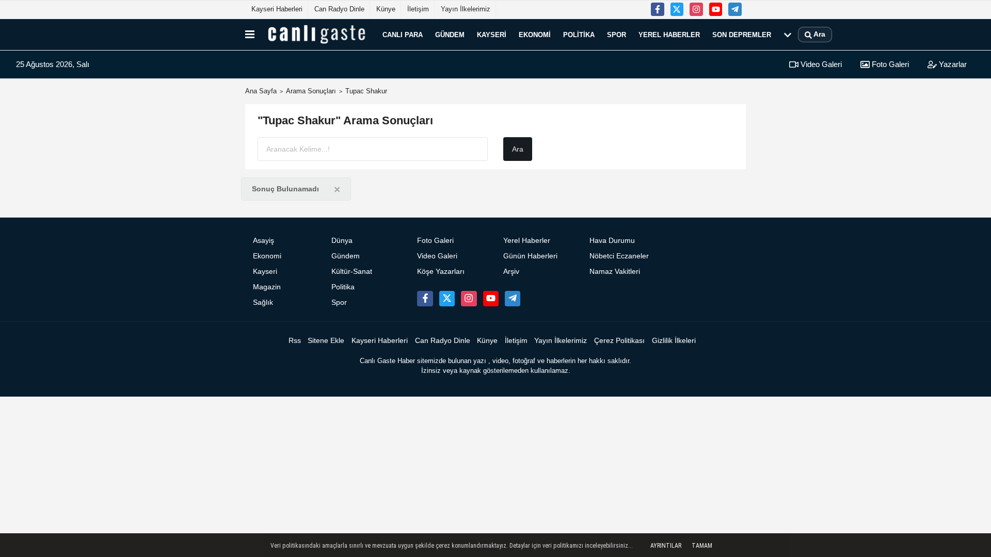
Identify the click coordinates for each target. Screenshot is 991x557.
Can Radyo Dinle (339, 9)
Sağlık (263, 302)
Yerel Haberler (669, 34)
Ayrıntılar (665, 545)
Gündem (450, 34)
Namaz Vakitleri (614, 271)
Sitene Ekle (326, 341)
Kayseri (491, 34)
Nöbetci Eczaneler (619, 256)
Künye (385, 9)
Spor (616, 34)
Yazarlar (952, 64)
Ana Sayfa (261, 91)
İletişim (418, 9)
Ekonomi (535, 34)
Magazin (267, 287)
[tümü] (787, 34)
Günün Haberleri (530, 256)
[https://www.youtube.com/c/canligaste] (716, 9)
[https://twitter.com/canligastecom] (677, 9)
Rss (295, 341)
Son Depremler (741, 34)
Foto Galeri (889, 64)
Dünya (342, 240)
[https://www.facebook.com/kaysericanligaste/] (657, 9)
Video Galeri (820, 64)
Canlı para (402, 34)
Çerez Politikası (619, 341)
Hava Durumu (612, 240)
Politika (579, 34)
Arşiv (511, 271)
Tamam (702, 545)
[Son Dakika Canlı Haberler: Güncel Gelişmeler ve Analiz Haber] (316, 34)
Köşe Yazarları (441, 271)
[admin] (735, 9)
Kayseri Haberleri (276, 9)
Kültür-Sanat (351, 271)
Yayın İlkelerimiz (465, 9)
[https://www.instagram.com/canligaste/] (696, 9)
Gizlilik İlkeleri (674, 341)
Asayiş (263, 240)
